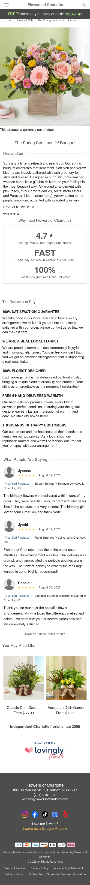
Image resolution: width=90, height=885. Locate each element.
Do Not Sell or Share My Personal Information (57, 874)
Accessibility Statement (68, 868)
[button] (80, 874)
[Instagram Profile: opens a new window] (24, 814)
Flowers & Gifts (24, 20)
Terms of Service (14, 868)
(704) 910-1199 (45, 794)
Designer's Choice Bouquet (52, 596)
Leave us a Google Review (45, 828)
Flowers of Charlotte (45, 4)
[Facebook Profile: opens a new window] (35, 814)
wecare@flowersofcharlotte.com (45, 799)
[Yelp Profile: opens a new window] (65, 814)
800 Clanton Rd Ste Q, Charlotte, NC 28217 (45, 790)
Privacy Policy (39, 868)
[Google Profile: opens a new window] (55, 814)
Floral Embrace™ (45, 537)
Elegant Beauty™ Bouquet (51, 483)
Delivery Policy (13, 874)
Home (7, 20)
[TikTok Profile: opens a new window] (45, 814)
